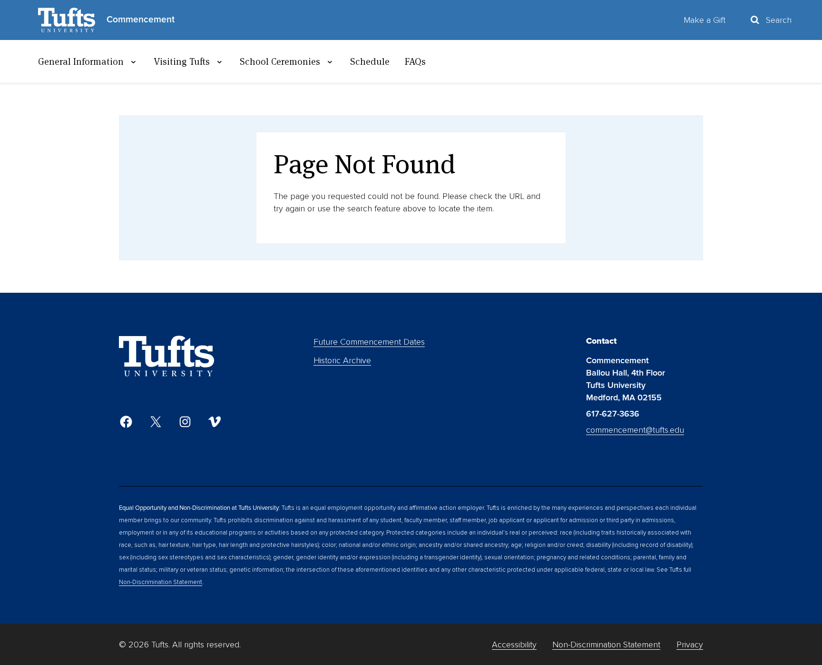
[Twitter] (155, 422)
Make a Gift (704, 20)
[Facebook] (126, 422)
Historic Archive (342, 360)
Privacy (689, 644)
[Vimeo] (214, 422)
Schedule (370, 61)
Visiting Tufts (182, 61)
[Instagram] (185, 422)
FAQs (415, 61)
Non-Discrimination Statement (160, 582)
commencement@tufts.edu (635, 430)
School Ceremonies (280, 61)
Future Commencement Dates (369, 342)
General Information (81, 61)
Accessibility (514, 644)
